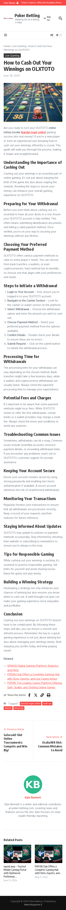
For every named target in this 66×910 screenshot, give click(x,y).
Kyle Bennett (33, 797)
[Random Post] (51, 35)
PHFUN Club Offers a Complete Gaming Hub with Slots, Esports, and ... (48, 870)
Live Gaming (19, 46)
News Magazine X (33, 904)
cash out (47, 703)
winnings (18, 708)
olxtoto (8, 708)
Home (7, 46)
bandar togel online (30, 703)
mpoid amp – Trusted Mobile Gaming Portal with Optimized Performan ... (15, 871)
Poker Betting (27, 15)
